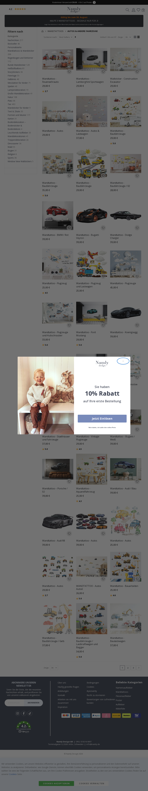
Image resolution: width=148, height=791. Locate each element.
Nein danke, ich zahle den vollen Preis (102, 427)
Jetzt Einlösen (102, 418)
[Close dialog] (123, 361)
